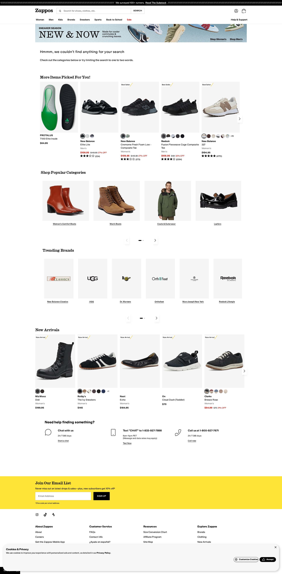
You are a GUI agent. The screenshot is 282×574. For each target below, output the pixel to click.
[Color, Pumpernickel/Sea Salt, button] (208, 136)
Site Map (148, 541)
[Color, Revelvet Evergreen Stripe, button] (98, 391)
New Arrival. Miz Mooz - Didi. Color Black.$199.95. (55, 371)
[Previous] (126, 240)
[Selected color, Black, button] (82, 136)
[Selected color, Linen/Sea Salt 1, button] (204, 136)
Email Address (46, 496)
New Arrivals (204, 541)
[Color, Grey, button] (92, 136)
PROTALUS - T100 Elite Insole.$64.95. (59, 113)
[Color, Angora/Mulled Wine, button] (222, 136)
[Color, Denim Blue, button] (216, 391)
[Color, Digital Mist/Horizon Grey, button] (218, 136)
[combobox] (93, 11)
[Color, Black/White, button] (182, 136)
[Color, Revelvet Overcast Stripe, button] (103, 391)
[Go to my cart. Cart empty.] (244, 11)
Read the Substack (155, 2)
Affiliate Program (152, 536)
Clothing (202, 536)
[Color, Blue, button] (87, 136)
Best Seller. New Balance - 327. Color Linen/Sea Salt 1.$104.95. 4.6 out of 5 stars (221, 120)
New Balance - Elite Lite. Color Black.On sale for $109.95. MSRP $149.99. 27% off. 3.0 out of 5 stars (99, 120)
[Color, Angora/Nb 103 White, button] (227, 136)
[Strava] (53, 514)
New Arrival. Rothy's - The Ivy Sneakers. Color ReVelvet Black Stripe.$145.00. (98, 371)
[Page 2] (144, 318)
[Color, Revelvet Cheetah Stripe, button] (89, 391)
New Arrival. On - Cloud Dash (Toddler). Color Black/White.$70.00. (182, 370)
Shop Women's (218, 39)
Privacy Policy (103, 553)
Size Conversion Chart (155, 532)
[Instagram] (37, 514)
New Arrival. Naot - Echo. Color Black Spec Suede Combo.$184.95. (140, 371)
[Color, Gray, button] (173, 136)
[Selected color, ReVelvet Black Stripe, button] (80, 391)
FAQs (92, 532)
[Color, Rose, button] (211, 391)
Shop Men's (236, 39)
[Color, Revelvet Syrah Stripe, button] (94, 391)
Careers (39, 536)
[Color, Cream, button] (225, 391)
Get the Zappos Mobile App (50, 541)
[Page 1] (140, 240)
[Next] (239, 119)
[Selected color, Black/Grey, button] (123, 136)
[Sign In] (236, 11)
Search (137, 10)
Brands (201, 532)
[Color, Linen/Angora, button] (213, 136)
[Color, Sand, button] (221, 391)
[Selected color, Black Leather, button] (206, 391)
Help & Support (239, 19)
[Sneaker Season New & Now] (141, 33)
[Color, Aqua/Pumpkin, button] (127, 136)
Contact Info (96, 536)
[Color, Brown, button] (168, 136)
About (38, 532)
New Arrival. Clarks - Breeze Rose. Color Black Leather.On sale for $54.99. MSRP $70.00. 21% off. (224, 371)
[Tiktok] (45, 514)
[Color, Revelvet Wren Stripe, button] (84, 391)
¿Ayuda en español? (99, 541)
